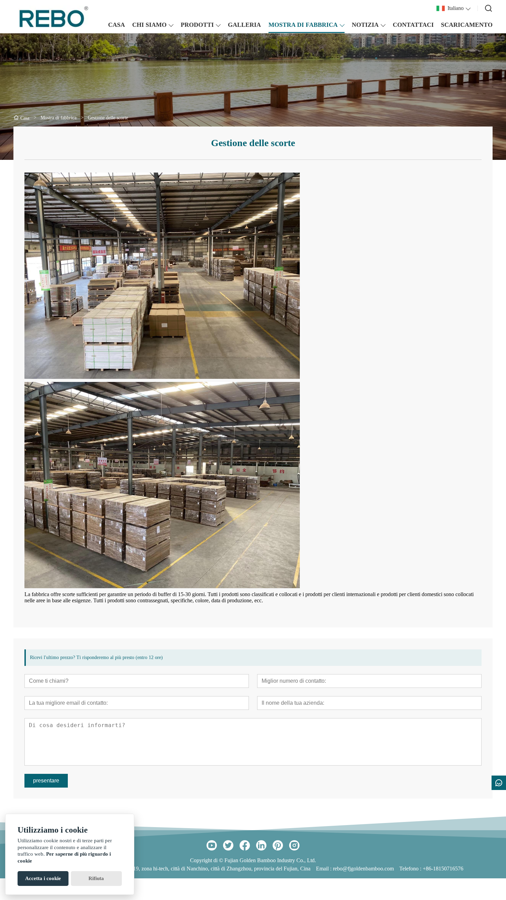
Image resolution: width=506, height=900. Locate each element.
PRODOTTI (197, 24)
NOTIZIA (365, 24)
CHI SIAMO (149, 24)
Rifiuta (96, 878)
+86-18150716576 (443, 868)
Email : (324, 868)
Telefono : (411, 868)
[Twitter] (228, 845)
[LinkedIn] (261, 845)
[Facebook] (244, 845)
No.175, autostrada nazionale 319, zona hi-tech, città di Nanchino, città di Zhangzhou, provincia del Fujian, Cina (188, 868)
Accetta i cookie (43, 878)
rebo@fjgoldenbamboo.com (363, 868)
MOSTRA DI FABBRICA (303, 24)
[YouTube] (211, 845)
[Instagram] (294, 845)
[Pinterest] (277, 845)
